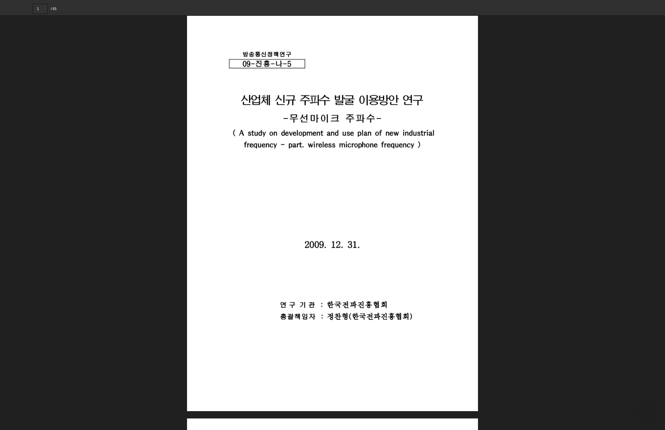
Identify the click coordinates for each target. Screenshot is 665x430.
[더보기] (657, 7)
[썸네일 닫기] (11, 213)
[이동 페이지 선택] (53, 8)
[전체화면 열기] (642, 7)
